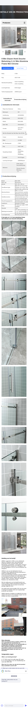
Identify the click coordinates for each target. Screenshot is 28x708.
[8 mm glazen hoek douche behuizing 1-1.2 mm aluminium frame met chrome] (14, 37)
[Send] (26, 705)
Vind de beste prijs (7, 68)
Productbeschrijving (20, 99)
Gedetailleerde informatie (7, 99)
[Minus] (26, 671)
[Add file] (2, 705)
